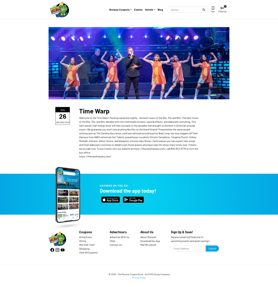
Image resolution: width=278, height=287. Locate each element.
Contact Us (116, 244)
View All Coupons (88, 252)
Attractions (85, 237)
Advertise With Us (119, 237)
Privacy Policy (139, 277)
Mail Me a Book (148, 244)
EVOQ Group (154, 274)
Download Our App (150, 240)
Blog (160, 9)
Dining (82, 240)
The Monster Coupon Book (130, 274)
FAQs (112, 240)
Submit (212, 248)
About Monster (148, 237)
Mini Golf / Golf (87, 244)
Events (138, 9)
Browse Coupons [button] (119, 9)
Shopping (84, 248)
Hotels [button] (149, 9)
